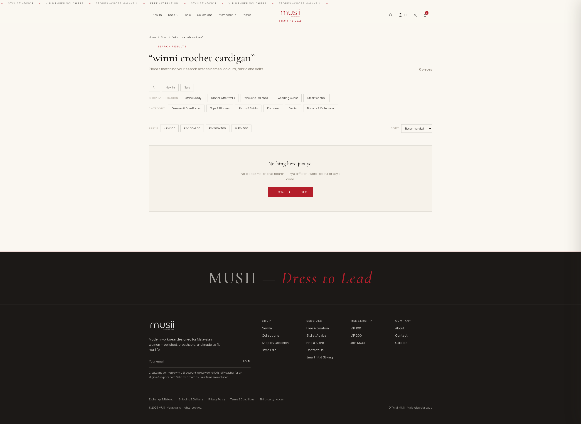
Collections (204, 15)
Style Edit (269, 350)
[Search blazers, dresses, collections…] (390, 15)
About (399, 328)
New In (157, 15)
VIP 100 (356, 328)
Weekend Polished (256, 98)
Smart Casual (316, 98)
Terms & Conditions (242, 399)
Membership (227, 15)
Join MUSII (358, 343)
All (154, 87)
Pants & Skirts (248, 108)
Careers (401, 343)
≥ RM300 (241, 128)
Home (152, 37)
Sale (188, 15)
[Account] (415, 15)
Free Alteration (317, 328)
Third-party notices (271, 399)
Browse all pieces (290, 192)
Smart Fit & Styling (319, 357)
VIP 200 (356, 335)
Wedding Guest (288, 98)
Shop (171, 15)
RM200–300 (217, 128)
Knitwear (273, 108)
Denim (293, 108)
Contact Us (315, 350)
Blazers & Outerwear (320, 108)
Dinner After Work (223, 98)
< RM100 (169, 128)
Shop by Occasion (275, 343)
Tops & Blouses (220, 108)
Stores (247, 15)
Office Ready (193, 98)
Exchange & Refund (161, 399)
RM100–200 (192, 128)
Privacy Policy (216, 399)
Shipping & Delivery (191, 399)
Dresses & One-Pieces (186, 108)
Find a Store (315, 343)
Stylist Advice (316, 335)
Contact (401, 335)
